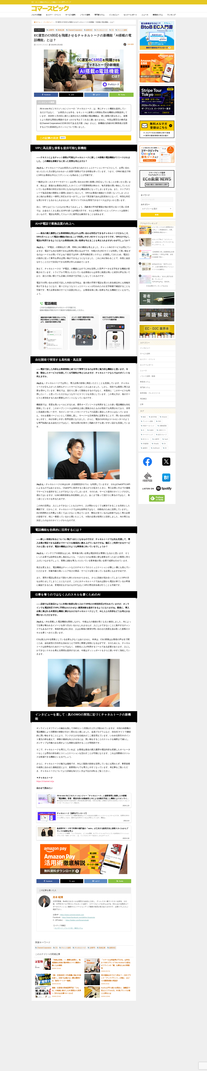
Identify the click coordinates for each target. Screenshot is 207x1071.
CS (112, 30)
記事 (141, 404)
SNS (159, 421)
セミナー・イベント (53, 15)
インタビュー (114, 15)
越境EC (145, 448)
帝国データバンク (148, 425)
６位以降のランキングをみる (157, 286)
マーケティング (148, 434)
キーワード (145, 195)
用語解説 (143, 399)
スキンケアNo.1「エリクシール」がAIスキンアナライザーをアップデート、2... (163, 242)
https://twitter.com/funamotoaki (77, 920)
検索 (157, 215)
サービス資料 (70, 15)
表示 (62, 137)
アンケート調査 (148, 421)
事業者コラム (158, 15)
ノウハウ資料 (85, 15)
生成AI (151, 430)
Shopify (156, 443)
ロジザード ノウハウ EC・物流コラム (69, 928)
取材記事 (61, 30)
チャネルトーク (101, 30)
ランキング (171, 15)
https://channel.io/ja (45, 781)
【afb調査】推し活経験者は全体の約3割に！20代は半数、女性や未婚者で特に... (163, 254)
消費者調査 (163, 425)
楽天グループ (162, 434)
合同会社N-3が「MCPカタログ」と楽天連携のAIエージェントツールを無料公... (163, 266)
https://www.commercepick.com (72, 915)
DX (165, 443)
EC (166, 448)
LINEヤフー (162, 430)
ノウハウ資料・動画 (147, 376)
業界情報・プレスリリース (150, 393)
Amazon (164, 417)
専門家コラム (100, 15)
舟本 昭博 (130, 44)
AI (143, 430)
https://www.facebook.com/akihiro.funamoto (78, 917)
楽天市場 (154, 417)
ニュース (145, 15)
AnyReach (156, 448)
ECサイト (146, 439)
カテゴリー (145, 204)
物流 (144, 417)
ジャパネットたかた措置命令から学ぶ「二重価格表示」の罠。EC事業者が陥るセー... (163, 229)
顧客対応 (89, 30)
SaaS (166, 439)
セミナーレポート (130, 15)
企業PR (51, 30)
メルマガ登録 (36, 15)
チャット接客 (122, 30)
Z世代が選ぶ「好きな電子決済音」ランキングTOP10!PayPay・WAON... (162, 279)
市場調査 (146, 443)
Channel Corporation (75, 30)
